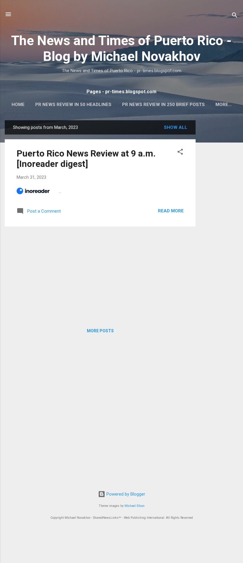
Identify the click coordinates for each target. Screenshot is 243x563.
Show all (175, 127)
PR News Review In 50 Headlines (73, 104)
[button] (180, 152)
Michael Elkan (134, 506)
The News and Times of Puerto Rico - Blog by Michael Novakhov (121, 48)
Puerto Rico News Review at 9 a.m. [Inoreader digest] (86, 158)
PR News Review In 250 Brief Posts (163, 104)
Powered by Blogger (125, 494)
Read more (171, 211)
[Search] (234, 16)
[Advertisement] (219, 209)
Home (18, 104)
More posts (100, 330)
